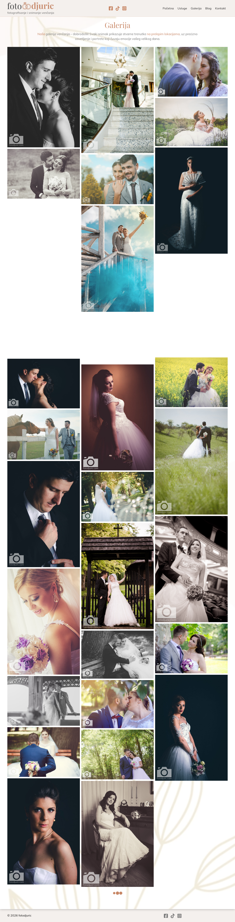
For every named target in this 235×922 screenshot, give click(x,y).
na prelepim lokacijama (163, 34)
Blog (208, 8)
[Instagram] (124, 8)
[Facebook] (111, 8)
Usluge (182, 8)
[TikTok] (117, 8)
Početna (168, 8)
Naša (41, 34)
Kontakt (220, 8)
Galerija (196, 8)
